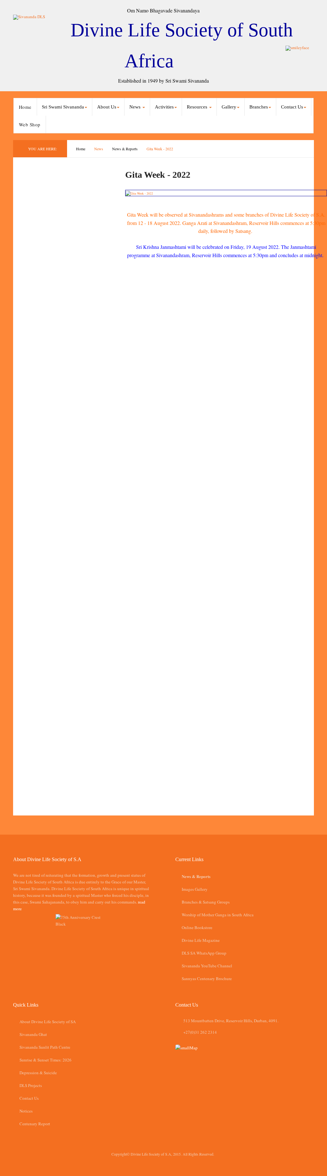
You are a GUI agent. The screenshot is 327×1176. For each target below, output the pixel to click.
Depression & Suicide (38, 1073)
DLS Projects (30, 1085)
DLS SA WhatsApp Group (204, 953)
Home (25, 107)
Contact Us (29, 1098)
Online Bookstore (197, 927)
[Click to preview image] (226, 193)
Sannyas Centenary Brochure (207, 978)
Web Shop (30, 124)
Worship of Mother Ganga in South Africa (218, 915)
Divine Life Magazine (201, 940)
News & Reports (125, 148)
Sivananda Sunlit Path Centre (44, 1047)
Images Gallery (195, 889)
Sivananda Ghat (33, 1034)
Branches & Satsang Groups (206, 902)
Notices (26, 1111)
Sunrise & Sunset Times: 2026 (45, 1060)
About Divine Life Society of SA (47, 1021)
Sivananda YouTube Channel (207, 966)
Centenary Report (34, 1124)
